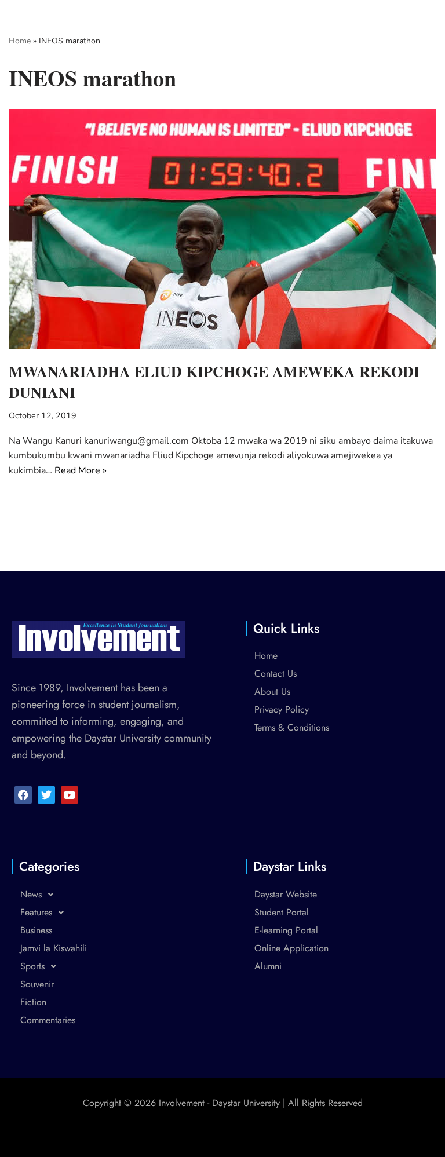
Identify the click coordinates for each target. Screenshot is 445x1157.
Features (36, 912)
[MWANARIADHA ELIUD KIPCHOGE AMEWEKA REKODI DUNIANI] (222, 229)
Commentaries (47, 1020)
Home (20, 40)
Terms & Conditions (291, 727)
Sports (32, 966)
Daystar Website (285, 894)
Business (36, 930)
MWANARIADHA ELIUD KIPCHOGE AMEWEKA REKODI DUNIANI (214, 381)
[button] (114, 894)
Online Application (291, 948)
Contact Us (275, 673)
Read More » (80, 470)
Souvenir (37, 984)
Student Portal (281, 912)
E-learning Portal (286, 930)
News (31, 894)
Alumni (268, 966)
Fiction (33, 1002)
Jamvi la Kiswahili (53, 948)
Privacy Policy (281, 709)
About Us (272, 691)
